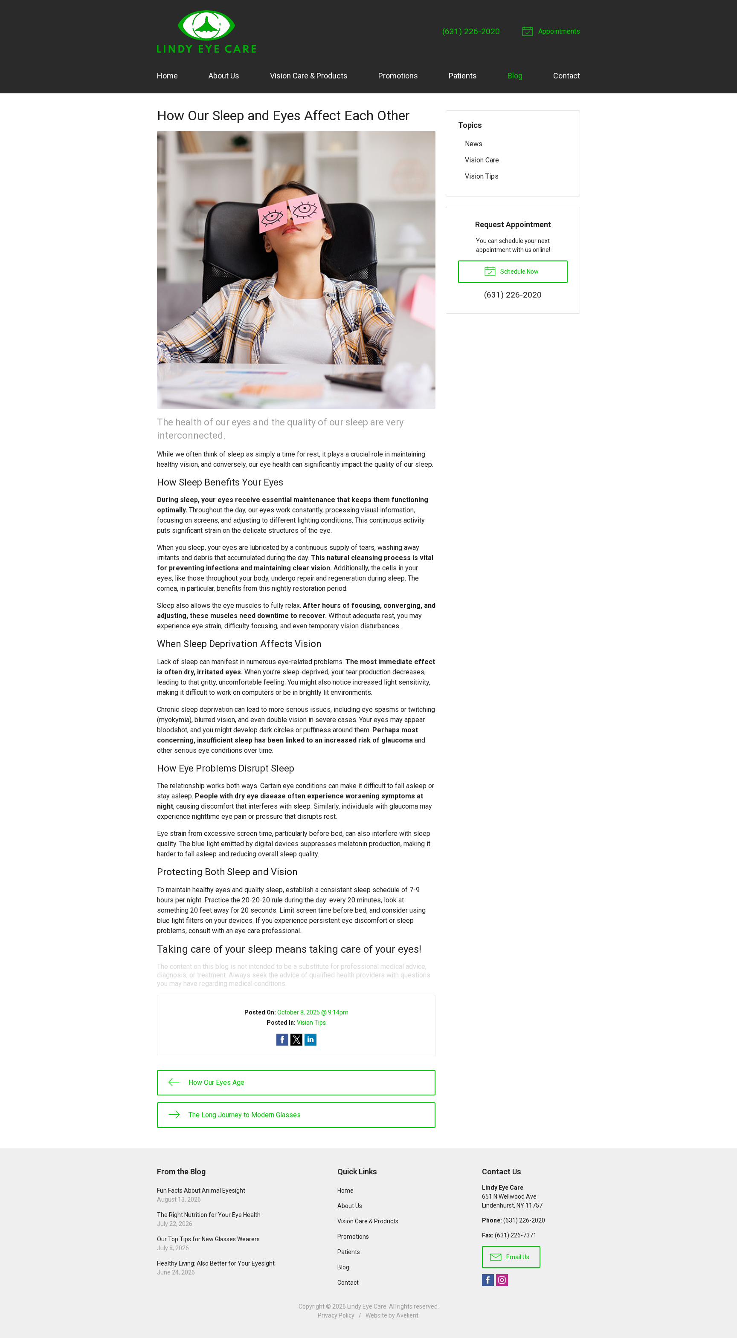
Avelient (407, 1315)
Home (167, 75)
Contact (566, 75)
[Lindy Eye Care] (206, 31)
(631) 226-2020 (471, 31)
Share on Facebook (282, 1040)
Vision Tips (311, 1022)
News (473, 144)
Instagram (502, 1280)
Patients (463, 75)
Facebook (488, 1280)
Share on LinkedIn (310, 1040)
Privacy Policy (336, 1315)
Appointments (558, 31)
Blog (515, 75)
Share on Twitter (296, 1040)
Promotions (398, 75)
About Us (224, 75)
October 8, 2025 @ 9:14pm (312, 1012)
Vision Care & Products (309, 75)
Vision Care (482, 160)
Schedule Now (519, 271)
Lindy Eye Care (366, 1306)
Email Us (517, 1257)
